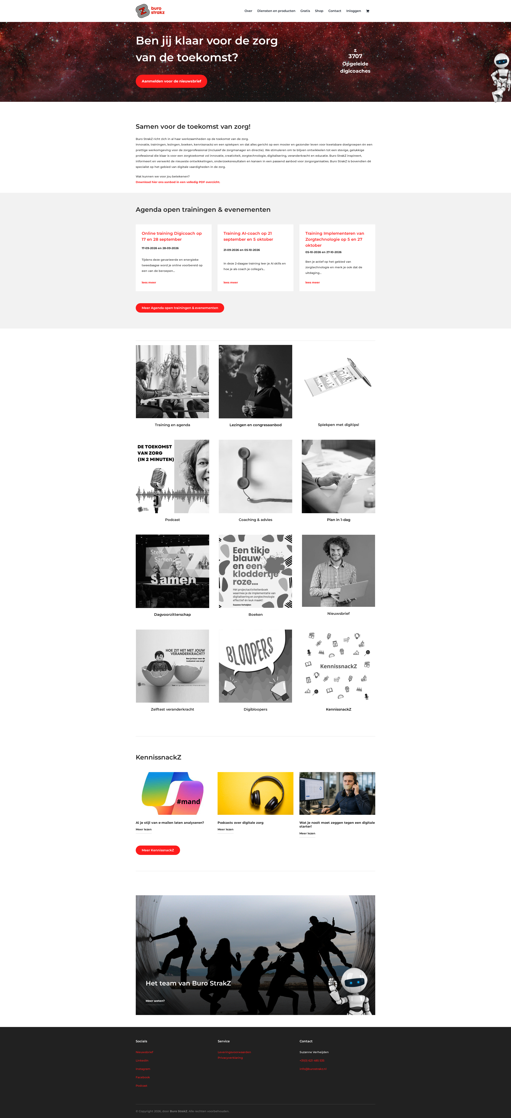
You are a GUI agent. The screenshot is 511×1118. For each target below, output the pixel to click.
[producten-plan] (338, 441)
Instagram (143, 1069)
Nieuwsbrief (144, 1052)
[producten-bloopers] (255, 631)
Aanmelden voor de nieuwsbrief (171, 81)
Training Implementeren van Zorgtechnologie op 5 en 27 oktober (334, 239)
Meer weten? (155, 1001)
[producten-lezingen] (255, 346)
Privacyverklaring (230, 1058)
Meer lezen (144, 829)
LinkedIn (142, 1060)
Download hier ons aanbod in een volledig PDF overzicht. (178, 182)
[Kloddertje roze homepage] (255, 536)
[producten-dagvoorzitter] (172, 536)
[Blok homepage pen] (338, 346)
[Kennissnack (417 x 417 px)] (338, 631)
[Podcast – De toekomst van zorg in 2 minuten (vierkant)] (172, 441)
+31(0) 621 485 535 (312, 1060)
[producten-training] (172, 346)
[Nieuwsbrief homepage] (338, 536)
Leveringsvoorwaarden (234, 1052)
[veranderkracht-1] (172, 631)
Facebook (143, 1077)
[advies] (255, 441)
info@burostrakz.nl (313, 1069)
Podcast (141, 1085)
